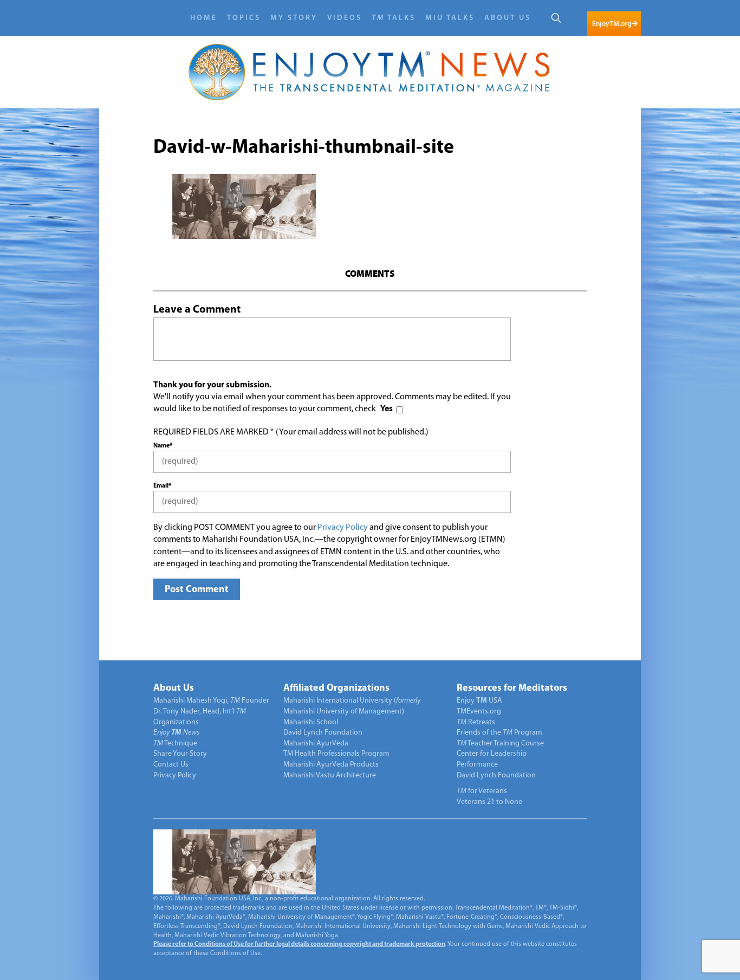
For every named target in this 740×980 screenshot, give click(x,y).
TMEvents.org (479, 712)
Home (203, 18)
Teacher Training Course (500, 743)
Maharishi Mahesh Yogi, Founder (211, 701)
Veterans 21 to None (489, 802)
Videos (344, 18)
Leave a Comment (197, 309)
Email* (162, 486)
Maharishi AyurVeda (315, 743)
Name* (162, 446)
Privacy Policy (342, 527)
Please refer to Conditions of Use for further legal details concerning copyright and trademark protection (299, 944)
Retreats (476, 722)
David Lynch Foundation (322, 733)
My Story (293, 18)
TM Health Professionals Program (336, 754)
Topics (244, 18)
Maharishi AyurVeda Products (331, 765)
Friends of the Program (499, 733)
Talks (394, 18)
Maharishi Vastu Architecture (329, 775)
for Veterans (482, 791)
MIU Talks (450, 18)
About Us (507, 18)
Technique (175, 743)
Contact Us (171, 765)
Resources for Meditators (512, 688)
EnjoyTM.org (611, 23)
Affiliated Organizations (336, 688)
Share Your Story (180, 754)
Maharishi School (310, 722)
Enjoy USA (479, 701)
